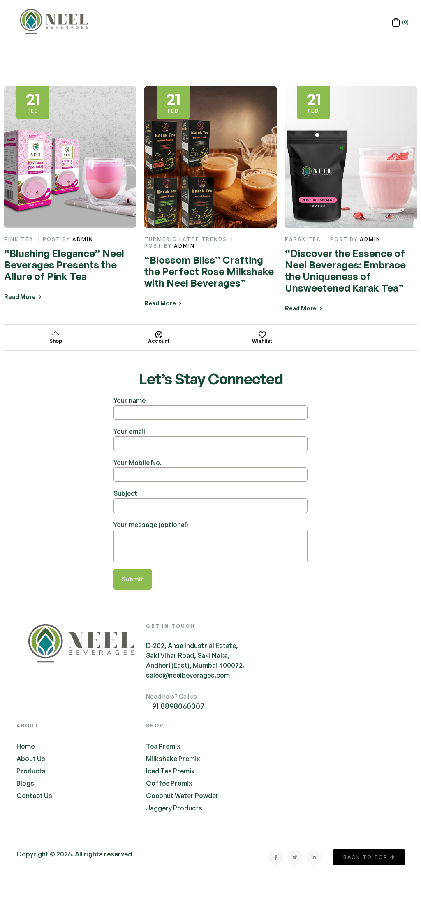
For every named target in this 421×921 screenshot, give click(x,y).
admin (82, 239)
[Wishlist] (262, 334)
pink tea (19, 239)
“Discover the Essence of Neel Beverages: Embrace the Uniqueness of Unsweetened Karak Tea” (345, 270)
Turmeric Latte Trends (185, 239)
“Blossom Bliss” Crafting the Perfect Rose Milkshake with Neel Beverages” (209, 271)
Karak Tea (303, 239)
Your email (129, 431)
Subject (125, 493)
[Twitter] (294, 857)
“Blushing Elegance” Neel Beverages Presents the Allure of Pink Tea (64, 264)
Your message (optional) (150, 525)
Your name (129, 400)
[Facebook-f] (275, 857)
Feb (33, 101)
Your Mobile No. (137, 462)
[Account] (158, 334)
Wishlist (262, 341)
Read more (20, 296)
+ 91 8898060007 (175, 705)
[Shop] (55, 334)
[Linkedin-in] (313, 857)
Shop (55, 341)
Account (159, 341)
